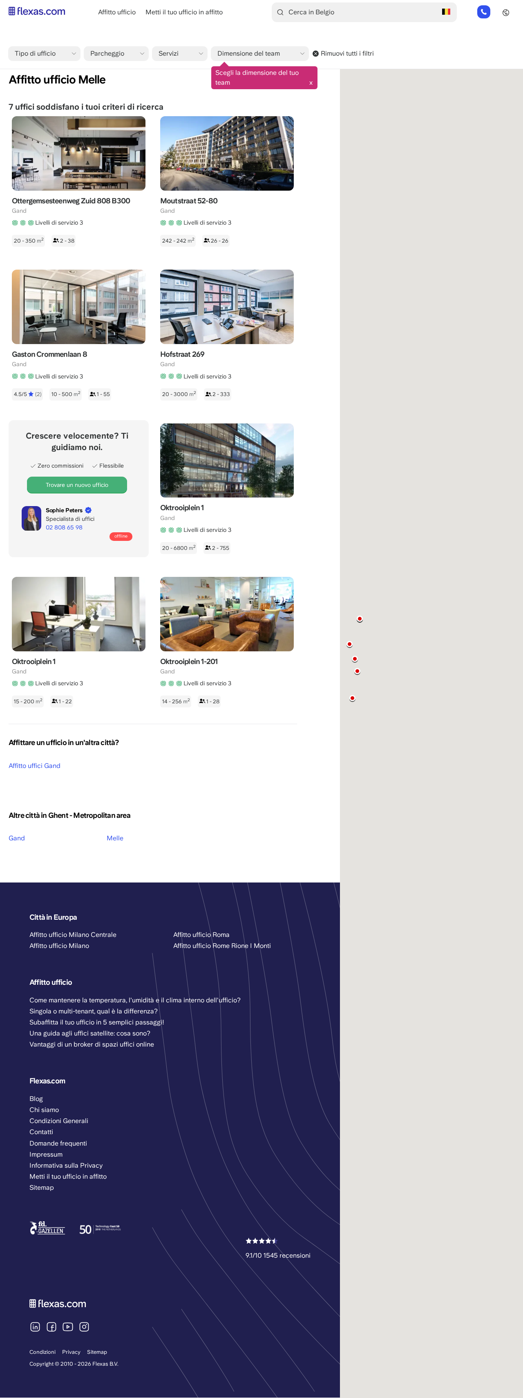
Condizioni (42, 1352)
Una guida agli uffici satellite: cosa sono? (89, 1033)
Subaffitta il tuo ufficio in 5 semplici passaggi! (96, 1022)
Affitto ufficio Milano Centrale (72, 935)
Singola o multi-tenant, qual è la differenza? (93, 1011)
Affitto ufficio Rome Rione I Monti (222, 946)
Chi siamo (44, 1110)
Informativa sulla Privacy (66, 1165)
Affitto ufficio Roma (201, 935)
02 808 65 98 (483, 12)
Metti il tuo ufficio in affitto (184, 12)
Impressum (46, 1154)
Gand (17, 838)
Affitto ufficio (117, 12)
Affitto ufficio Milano (59, 946)
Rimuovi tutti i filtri (347, 53)
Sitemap (97, 1352)
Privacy (71, 1352)
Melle (115, 838)
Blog (36, 1099)
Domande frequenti (58, 1143)
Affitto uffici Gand (34, 766)
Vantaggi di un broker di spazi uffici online (91, 1044)
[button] (355, 659)
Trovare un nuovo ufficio (77, 485)
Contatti (41, 1132)
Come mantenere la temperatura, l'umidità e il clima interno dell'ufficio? (135, 1000)
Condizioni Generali (58, 1121)
